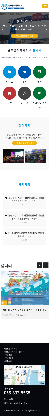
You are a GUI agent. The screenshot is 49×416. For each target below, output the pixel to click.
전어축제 (8, 355)
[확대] (42, 370)
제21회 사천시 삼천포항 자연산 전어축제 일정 (25, 310)
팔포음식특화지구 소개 (23, 36)
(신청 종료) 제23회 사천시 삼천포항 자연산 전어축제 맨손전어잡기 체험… (25, 201)
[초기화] (42, 379)
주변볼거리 (9, 358)
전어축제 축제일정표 (24, 142)
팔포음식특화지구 (15, 7)
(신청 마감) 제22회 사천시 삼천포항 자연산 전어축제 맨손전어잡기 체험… (25, 219)
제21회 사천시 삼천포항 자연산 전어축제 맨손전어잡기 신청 (25, 236)
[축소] (42, 374)
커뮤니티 (8, 361)
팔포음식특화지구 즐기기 (14, 351)
